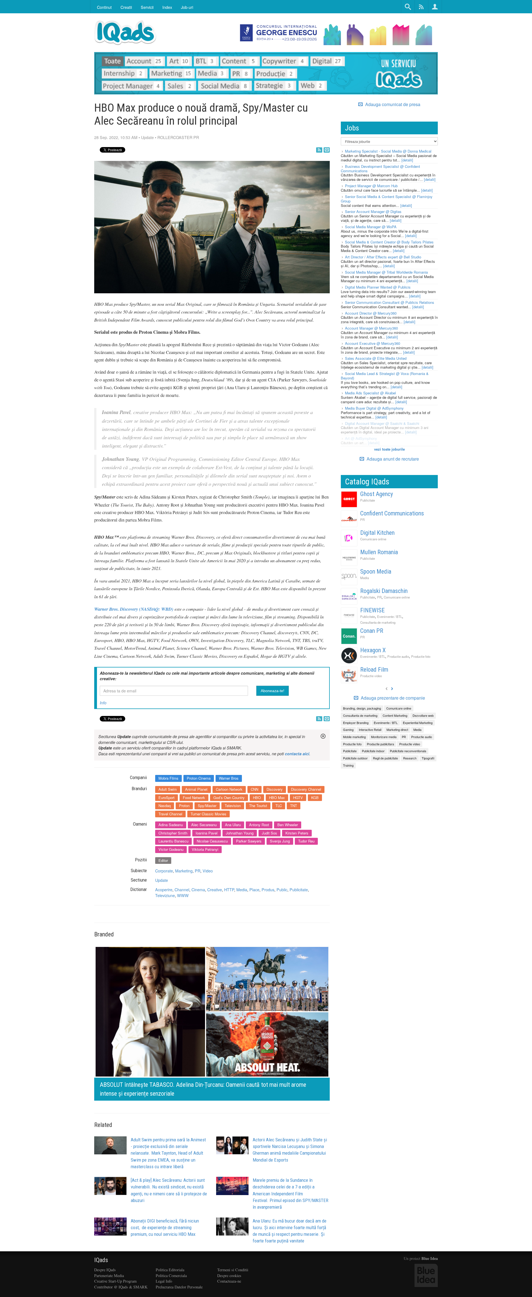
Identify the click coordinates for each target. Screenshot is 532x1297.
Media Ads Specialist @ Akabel (370, 392)
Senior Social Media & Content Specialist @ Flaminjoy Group (387, 199)
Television (233, 805)
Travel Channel (170, 813)
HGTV (298, 797)
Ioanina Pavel (207, 833)
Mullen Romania (379, 552)
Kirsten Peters (296, 833)
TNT (293, 805)
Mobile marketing (354, 736)
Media (241, 889)
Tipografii (428, 758)
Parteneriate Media (109, 1275)
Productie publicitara (380, 744)
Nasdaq (164, 805)
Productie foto (420, 656)
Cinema (198, 889)
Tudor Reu (306, 841)
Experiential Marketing (418, 722)
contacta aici (297, 753)
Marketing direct (397, 729)
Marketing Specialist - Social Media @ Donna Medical (388, 151)
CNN (254, 789)
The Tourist (258, 805)
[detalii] (407, 160)
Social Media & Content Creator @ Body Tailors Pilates (389, 242)
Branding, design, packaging (362, 708)
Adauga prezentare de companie (392, 698)
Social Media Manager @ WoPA (371, 226)
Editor (163, 860)
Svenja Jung (280, 841)
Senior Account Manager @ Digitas (373, 211)
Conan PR (371, 630)
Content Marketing (395, 715)
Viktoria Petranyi (205, 849)
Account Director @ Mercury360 (371, 313)
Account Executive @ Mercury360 (372, 343)
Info (103, 702)
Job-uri (187, 7)
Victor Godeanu (170, 849)
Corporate (164, 871)
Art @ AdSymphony (361, 438)
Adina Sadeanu (170, 824)
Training (348, 765)
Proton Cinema (199, 778)
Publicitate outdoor (355, 758)
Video (208, 871)
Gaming (348, 729)
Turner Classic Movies (208, 813)
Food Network (194, 797)
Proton (184, 805)
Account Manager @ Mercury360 (371, 328)
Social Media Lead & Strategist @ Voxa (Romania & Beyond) (385, 376)
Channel (182, 889)
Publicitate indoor (373, 751)
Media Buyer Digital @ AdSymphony (374, 408)
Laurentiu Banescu (173, 841)
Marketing (184, 871)
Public (282, 889)
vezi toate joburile (389, 449)
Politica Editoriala (170, 1269)
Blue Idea (429, 1258)
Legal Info (164, 1281)
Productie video (371, 676)
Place (254, 889)
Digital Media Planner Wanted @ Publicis (378, 287)
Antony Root (259, 824)
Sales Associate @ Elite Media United (375, 358)
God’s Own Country (229, 797)
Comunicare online (373, 539)
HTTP (229, 889)
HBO (257, 797)
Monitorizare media (384, 736)
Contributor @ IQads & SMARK (120, 1287)
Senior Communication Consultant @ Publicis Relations (389, 302)
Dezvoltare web (423, 715)
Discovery (275, 789)
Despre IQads (105, 1269)
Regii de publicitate (385, 758)
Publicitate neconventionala (408, 751)
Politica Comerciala (171, 1275)
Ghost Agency (376, 493)
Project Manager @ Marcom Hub (371, 185)
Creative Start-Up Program (115, 1281)
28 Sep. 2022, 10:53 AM (115, 137)
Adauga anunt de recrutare (392, 458)
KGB (315, 797)
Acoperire (163, 889)
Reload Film (374, 669)
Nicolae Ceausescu (212, 841)
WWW (183, 895)
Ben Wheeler (287, 824)
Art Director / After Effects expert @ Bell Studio (383, 257)
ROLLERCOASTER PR (178, 137)
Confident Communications (392, 513)
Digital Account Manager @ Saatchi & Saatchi (382, 423)
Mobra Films (168, 778)
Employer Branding (356, 722)
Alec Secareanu (204, 824)
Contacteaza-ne (229, 1281)
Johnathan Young (240, 833)
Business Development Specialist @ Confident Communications (380, 168)
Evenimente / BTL (389, 616)
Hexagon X (373, 650)
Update (147, 137)
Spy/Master (207, 805)
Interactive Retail (370, 729)
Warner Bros (229, 778)
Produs (268, 889)
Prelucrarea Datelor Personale (179, 1287)
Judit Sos (269, 833)
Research (409, 758)
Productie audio (398, 656)
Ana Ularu (233, 824)
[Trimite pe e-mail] (327, 149)
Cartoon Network (229, 789)
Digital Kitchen (377, 532)
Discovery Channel (306, 789)
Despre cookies (229, 1275)
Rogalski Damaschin (384, 590)
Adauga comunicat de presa (392, 104)
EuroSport (166, 797)
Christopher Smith (172, 833)
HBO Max (277, 797)
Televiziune (165, 895)
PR (197, 871)
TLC (278, 805)
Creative (214, 889)
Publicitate (299, 889)
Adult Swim (167, 789)
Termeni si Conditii (232, 1269)
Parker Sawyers (249, 841)
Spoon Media (375, 571)
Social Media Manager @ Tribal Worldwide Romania (386, 272)
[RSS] (319, 149)
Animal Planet (196, 789)
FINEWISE (372, 610)
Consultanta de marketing (377, 622)
